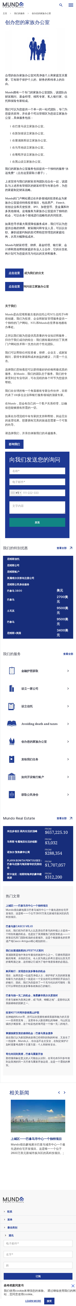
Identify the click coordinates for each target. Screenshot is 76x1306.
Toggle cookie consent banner (73, 1286)
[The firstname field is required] (37, 471)
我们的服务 (19, 13)
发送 (37, 522)
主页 (5, 13)
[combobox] (16, 493)
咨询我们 (14, 444)
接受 (49, 1300)
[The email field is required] (37, 482)
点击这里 (14, 273)
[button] (70, 5)
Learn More (33, 1300)
